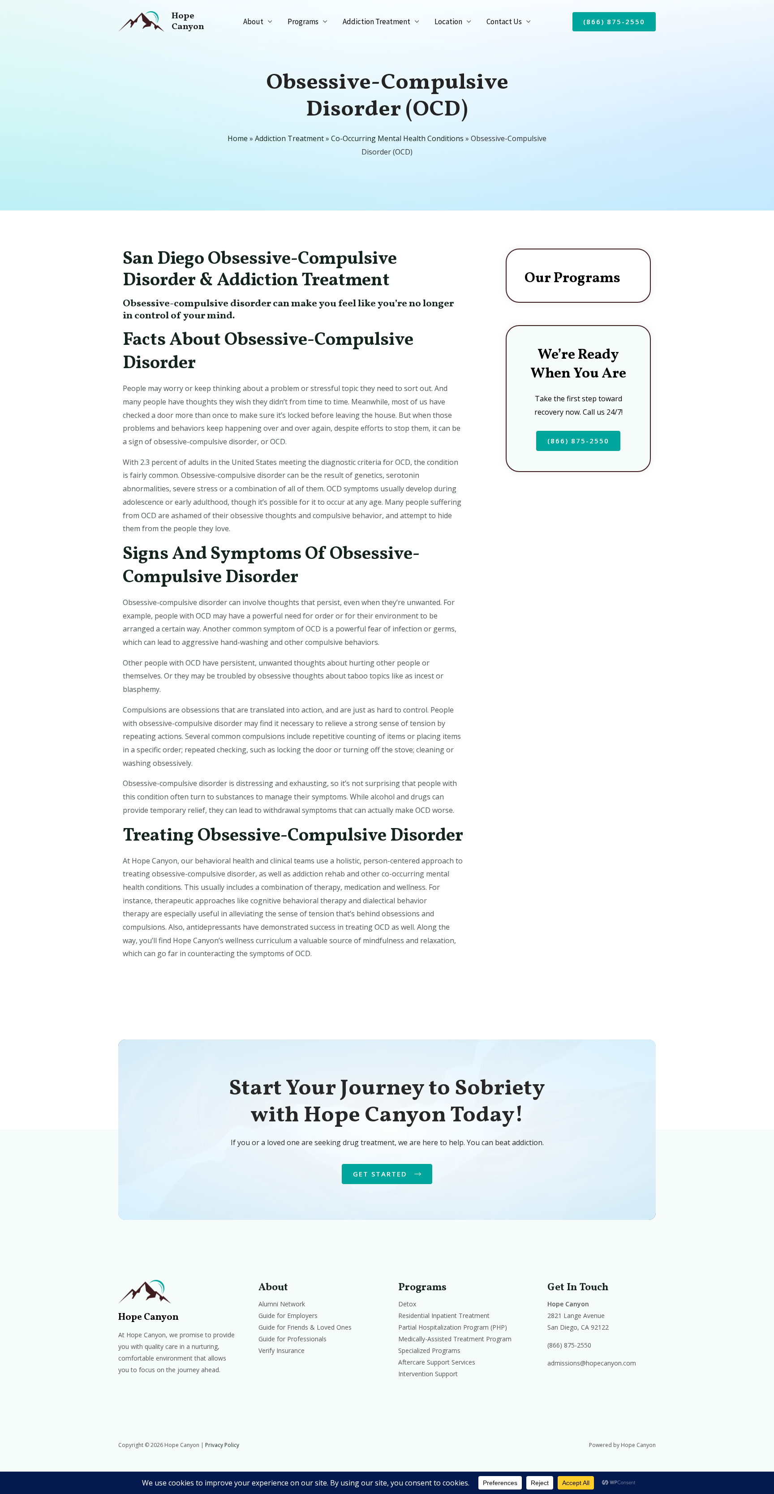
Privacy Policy (222, 1445)
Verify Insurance (281, 1350)
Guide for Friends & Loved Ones (305, 1327)
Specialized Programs (429, 1350)
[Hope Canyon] (141, 21)
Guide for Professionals (292, 1339)
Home (238, 138)
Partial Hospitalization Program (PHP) (452, 1327)
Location (448, 21)
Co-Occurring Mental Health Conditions (397, 138)
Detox (407, 1304)
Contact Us (504, 21)
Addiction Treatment (376, 21)
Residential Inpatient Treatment (444, 1315)
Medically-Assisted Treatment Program (455, 1339)
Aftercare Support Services (436, 1362)
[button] (614, 21)
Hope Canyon (188, 21)
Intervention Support (428, 1374)
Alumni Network (281, 1304)
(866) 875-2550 (569, 1345)
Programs (303, 21)
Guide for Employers (288, 1315)
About (253, 21)
